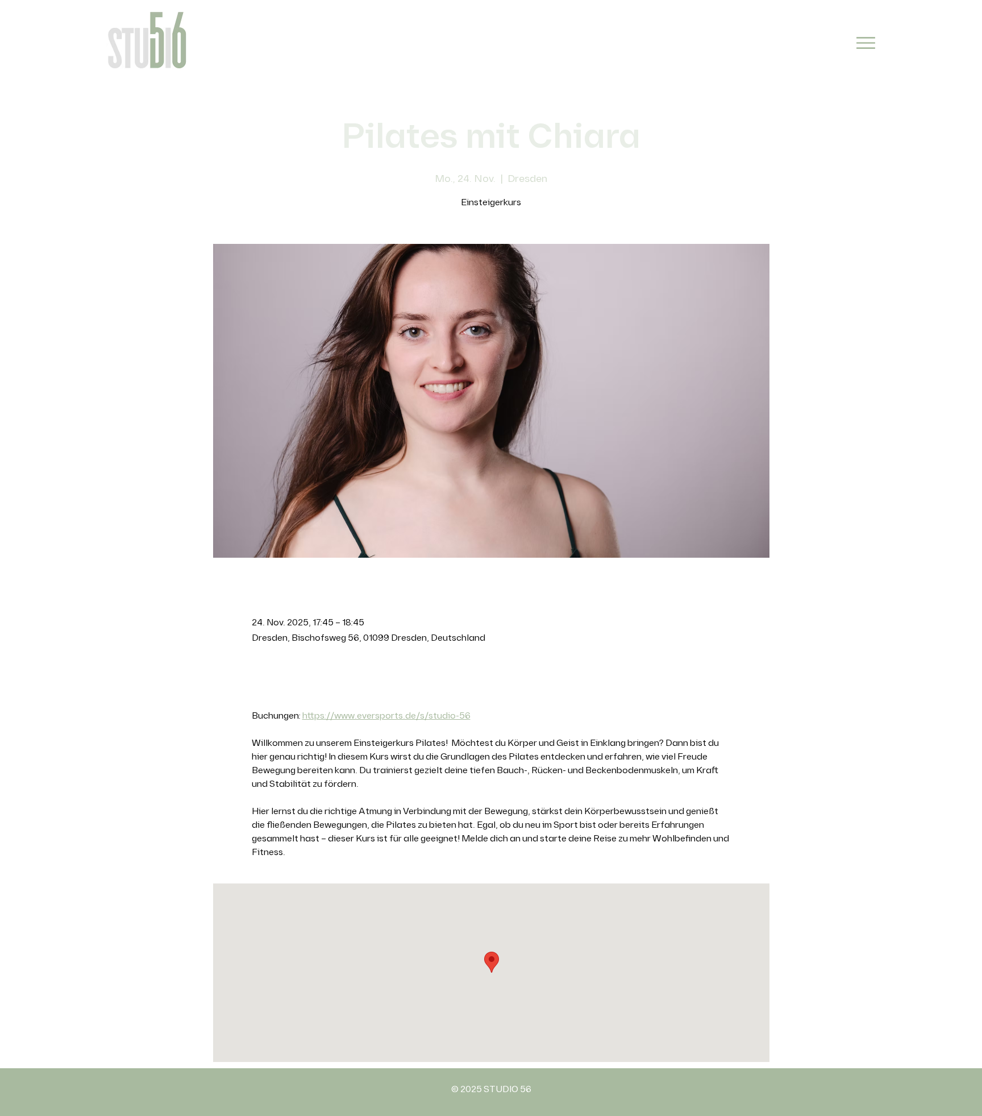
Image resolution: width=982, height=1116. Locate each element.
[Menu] (866, 43)
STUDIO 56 (507, 1089)
